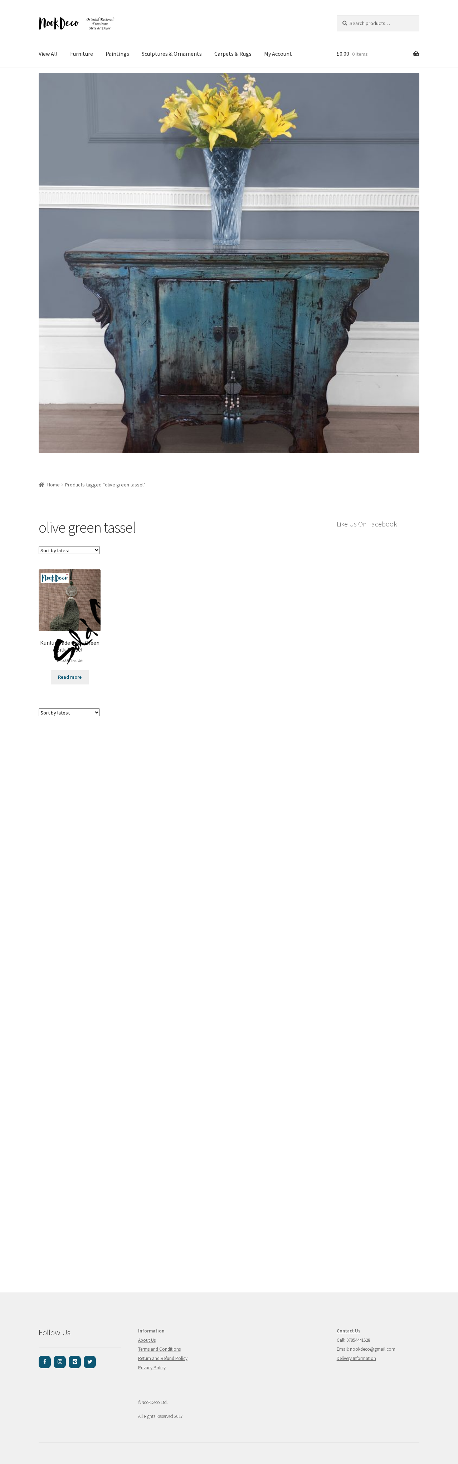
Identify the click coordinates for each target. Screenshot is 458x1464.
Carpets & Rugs (233, 53)
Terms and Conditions (159, 1349)
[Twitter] (90, 1362)
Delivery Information (356, 1358)
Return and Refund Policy (162, 1358)
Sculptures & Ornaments (172, 53)
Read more (70, 677)
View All (48, 53)
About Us (147, 1340)
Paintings (117, 53)
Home (53, 484)
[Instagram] (60, 1362)
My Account (278, 53)
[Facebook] (45, 1362)
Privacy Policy (152, 1368)
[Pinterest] (75, 1362)
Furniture (81, 53)
